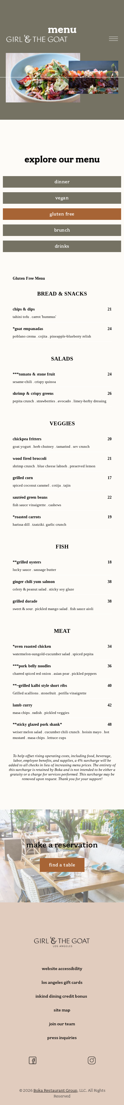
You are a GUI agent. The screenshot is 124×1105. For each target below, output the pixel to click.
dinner (62, 181)
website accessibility (62, 968)
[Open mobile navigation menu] (113, 39)
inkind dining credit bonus (62, 996)
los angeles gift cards (62, 982)
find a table (62, 865)
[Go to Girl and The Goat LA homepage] (37, 39)
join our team (62, 1024)
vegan (62, 198)
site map (62, 1010)
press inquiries (62, 1037)
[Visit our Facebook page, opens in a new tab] (32, 1060)
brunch (62, 230)
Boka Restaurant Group (55, 1090)
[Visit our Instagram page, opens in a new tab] (91, 1060)
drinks (62, 246)
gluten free (62, 214)
